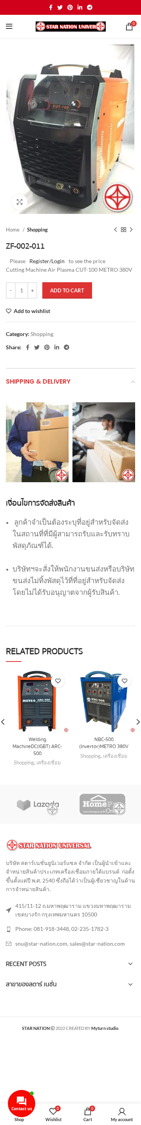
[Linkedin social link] (80, 7)
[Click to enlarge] (19, 202)
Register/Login (47, 261)
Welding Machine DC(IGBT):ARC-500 (37, 746)
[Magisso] (102, 804)
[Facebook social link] (51, 7)
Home (13, 229)
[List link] (70, 929)
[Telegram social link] (90, 7)
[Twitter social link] (60, 7)
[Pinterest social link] (70, 7)
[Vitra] (37, 804)
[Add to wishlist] (58, 681)
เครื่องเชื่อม (48, 763)
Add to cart (67, 290)
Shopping (37, 229)
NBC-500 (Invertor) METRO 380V (103, 743)
